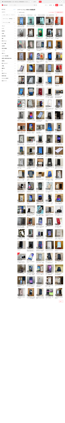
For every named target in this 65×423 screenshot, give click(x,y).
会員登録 (50, 5)
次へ (60, 301)
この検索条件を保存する (59, 12)
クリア (14, 9)
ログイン (46, 5)
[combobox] (23, 5)
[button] (16, 5)
